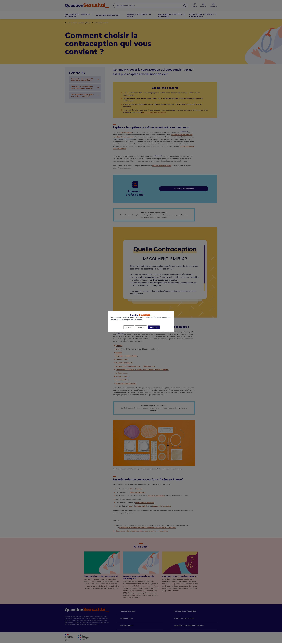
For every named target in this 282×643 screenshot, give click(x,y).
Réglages (140, 327)
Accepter (153, 327)
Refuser (129, 327)
